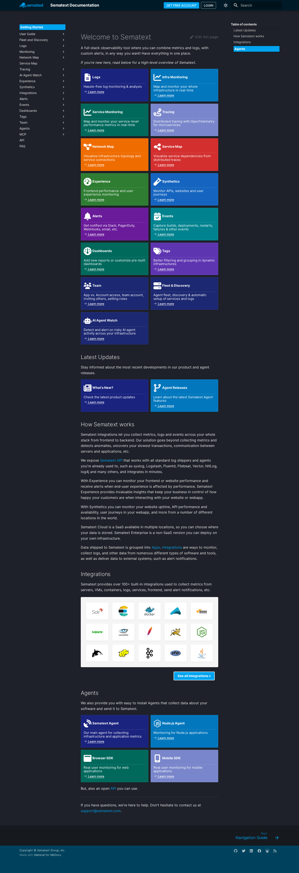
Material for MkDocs (47, 855)
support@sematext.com (101, 811)
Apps (156, 547)
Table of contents (244, 24)
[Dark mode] (225, 5)
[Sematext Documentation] (31, 5)
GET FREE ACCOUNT (181, 5)
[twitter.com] (245, 852)
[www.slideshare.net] (269, 852)
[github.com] (237, 852)
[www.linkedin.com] (253, 852)
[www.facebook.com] (261, 852)
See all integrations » (194, 676)
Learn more (95, 92)
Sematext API (111, 460)
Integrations (172, 547)
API (113, 788)
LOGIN (208, 5)
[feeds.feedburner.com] (276, 852)
